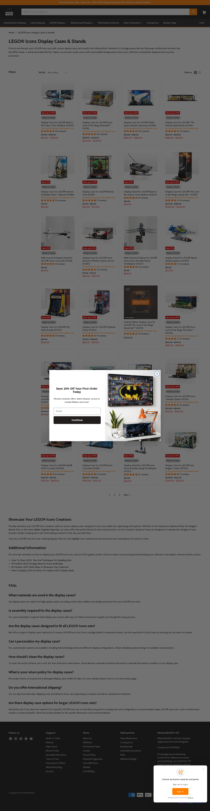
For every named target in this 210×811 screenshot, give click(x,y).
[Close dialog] (157, 373)
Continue (77, 420)
